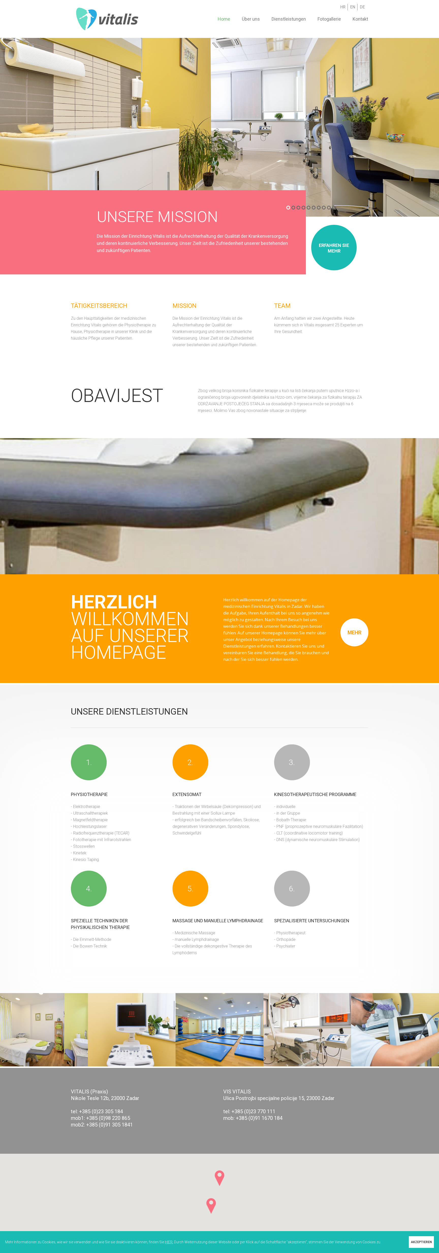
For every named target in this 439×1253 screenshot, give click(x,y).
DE (362, 7)
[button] (219, 1178)
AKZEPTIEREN (421, 1242)
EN (352, 7)
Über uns (251, 19)
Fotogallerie (329, 19)
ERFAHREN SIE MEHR (334, 248)
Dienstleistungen (289, 19)
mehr (355, 633)
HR (343, 7)
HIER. (169, 1242)
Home (224, 19)
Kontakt (360, 19)
